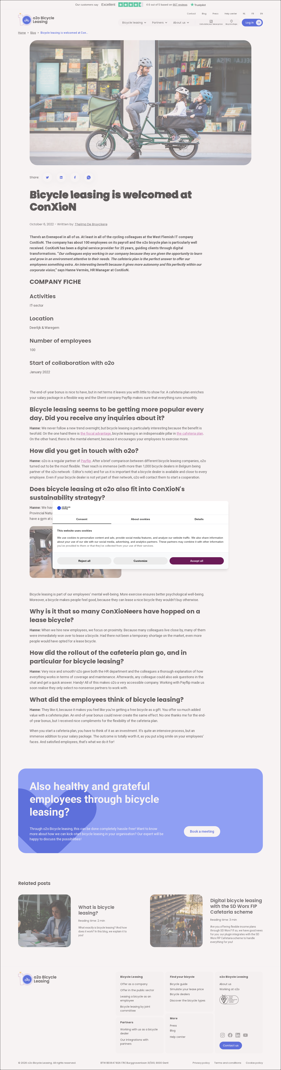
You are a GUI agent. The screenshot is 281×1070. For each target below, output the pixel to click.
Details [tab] (199, 519)
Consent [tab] (81, 519)
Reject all (84, 560)
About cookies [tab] (140, 519)
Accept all (196, 560)
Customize (140, 560)
